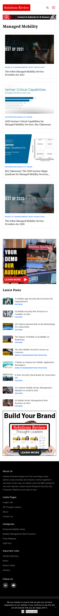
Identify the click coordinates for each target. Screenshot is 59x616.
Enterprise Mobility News (18, 117)
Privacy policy (31, 611)
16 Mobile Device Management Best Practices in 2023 (31, 401)
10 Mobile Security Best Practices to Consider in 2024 (31, 312)
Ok (23, 611)
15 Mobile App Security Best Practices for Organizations (34, 300)
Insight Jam (8, 502)
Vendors (6, 570)
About (5, 511)
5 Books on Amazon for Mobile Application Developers (34, 363)
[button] (29, 49)
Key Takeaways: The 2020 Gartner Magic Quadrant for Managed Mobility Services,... (27, 173)
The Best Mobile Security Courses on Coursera (32, 351)
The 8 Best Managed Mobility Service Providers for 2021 (24, 73)
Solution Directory (11, 556)
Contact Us (8, 516)
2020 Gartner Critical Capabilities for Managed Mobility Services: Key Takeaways (28, 123)
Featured (19, 304)
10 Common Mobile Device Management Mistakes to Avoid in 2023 (33, 389)
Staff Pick (7, 543)
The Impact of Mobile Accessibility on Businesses (32, 338)
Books (5, 560)
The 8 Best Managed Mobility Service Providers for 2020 (24, 222)
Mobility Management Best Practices (25, 67)
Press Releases (9, 538)
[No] (55, 607)
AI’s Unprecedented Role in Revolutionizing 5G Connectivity (35, 325)
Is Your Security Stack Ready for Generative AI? (35, 376)
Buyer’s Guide (9, 565)
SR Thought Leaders (12, 507)
